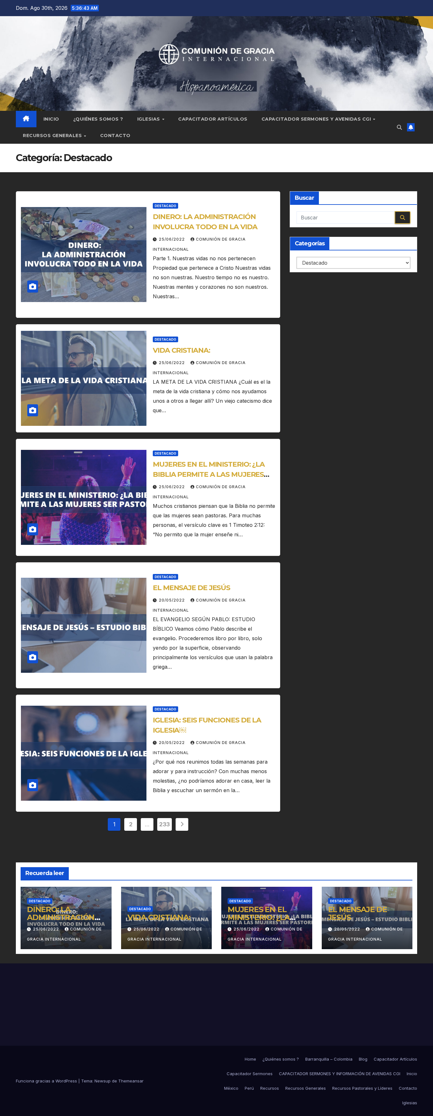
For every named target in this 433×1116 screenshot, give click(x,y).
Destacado (165, 206)
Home (250, 1059)
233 (164, 824)
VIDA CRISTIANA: (181, 350)
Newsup (102, 1080)
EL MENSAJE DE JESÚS (191, 587)
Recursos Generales (53, 135)
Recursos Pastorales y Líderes (362, 1088)
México (231, 1088)
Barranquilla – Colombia (328, 1059)
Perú (249, 1088)
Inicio (51, 119)
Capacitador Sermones (250, 1073)
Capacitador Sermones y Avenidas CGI (317, 119)
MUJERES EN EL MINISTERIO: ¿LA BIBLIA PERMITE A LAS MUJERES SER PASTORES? (209, 474)
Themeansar (131, 1080)
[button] (399, 127)
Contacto (115, 135)
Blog (363, 1059)
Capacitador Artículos (213, 119)
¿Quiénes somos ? (98, 119)
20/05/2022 (172, 600)
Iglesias (149, 119)
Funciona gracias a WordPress (47, 1080)
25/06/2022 (172, 239)
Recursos (269, 1088)
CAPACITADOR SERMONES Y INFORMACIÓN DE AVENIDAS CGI (339, 1073)
